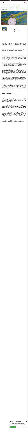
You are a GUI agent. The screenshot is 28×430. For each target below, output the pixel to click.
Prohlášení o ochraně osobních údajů (20, 428)
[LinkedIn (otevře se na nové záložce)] (26, 0)
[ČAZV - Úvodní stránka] (3, 2)
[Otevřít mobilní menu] (26, 2)
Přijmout (13, 427)
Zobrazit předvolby (24, 427)
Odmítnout (18, 427)
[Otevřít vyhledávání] (23, 2)
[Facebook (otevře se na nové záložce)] (22, 0)
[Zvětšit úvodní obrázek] (14, 18)
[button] (26, 421)
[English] (24, 2)
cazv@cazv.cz (3, 0)
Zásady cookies (14, 428)
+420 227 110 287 (9, 0)
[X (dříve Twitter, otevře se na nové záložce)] (25, 0)
